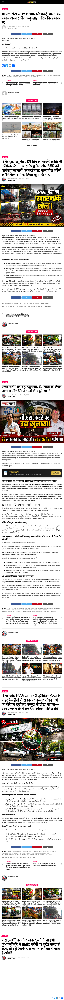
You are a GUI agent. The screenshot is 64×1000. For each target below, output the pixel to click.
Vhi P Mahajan (52, 611)
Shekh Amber (46, 75)
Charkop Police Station (21, 303)
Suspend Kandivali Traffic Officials (44, 308)
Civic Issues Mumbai (50, 851)
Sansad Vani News (27, 308)
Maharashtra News (8, 610)
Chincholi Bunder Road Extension (32, 851)
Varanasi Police (27, 76)
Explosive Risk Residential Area (28, 305)
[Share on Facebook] (16, 34)
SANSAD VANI (12, 180)
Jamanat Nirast (25, 75)
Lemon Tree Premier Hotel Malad (11, 854)
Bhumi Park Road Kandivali (42, 302)
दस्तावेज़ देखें (56, 473)
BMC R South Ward (7, 303)
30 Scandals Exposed (18, 608)
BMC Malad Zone (17, 851)
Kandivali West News (24, 306)
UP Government (55, 75)
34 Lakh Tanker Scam (31, 608)
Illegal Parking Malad (42, 853)
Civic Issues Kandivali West (10, 305)
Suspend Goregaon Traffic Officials (24, 857)
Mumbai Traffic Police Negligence (41, 306)
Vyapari (36, 76)
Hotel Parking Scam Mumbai (26, 853)
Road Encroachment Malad (49, 856)
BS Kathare (58, 608)
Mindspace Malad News (45, 854)
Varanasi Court (7, 76)
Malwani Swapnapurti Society (24, 610)
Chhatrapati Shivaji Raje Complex (39, 303)
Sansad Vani (27, 611)
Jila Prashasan (36, 75)
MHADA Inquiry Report (40, 610)
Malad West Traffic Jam (30, 854)
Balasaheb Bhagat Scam (46, 608)
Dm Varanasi (15, 75)
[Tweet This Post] (27, 34)
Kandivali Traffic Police (9, 306)
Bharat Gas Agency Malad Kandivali (22, 302)
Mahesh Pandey (12, 28)
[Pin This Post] (37, 34)
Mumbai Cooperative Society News (12, 611)
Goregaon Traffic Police (9, 853)
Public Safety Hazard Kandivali (11, 308)
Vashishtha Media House (39, 611)
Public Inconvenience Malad (32, 856)
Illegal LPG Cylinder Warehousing (49, 305)
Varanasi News (17, 76)
